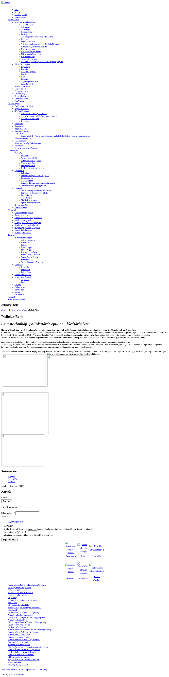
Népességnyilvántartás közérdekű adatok (37, 37)
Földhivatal (12, 610)
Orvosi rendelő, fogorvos (31, 161)
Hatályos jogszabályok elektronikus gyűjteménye (27, 585)
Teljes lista (25, 279)
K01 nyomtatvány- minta (31, 52)
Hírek (10, 7)
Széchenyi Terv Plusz (23, 232)
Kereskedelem (26, 32)
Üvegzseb (25, 39)
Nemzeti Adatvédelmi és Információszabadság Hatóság (29, 630)
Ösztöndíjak (26, 29)
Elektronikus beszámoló (17, 595)
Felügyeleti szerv (21, 91)
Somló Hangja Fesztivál (30, 255)
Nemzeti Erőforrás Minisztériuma (21, 654)
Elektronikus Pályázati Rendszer (20, 592)
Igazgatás (24, 69)
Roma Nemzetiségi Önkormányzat (28, 143)
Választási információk (17, 299)
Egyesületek (19, 170)
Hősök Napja (26, 247)
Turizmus (11, 235)
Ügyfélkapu (19, 101)
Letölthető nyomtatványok (25, 22)
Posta (23, 282)
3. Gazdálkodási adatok (30, 118)
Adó (23, 76)
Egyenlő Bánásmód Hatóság (19, 625)
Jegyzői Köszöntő (22, 108)
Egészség (18, 153)
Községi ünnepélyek (29, 252)
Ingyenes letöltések (28, 42)
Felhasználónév (8, 513)
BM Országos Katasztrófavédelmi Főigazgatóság (27, 622)
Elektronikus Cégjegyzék (17, 590)
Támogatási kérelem (29, 59)
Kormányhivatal (21, 14)
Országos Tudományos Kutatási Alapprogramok (27, 617)
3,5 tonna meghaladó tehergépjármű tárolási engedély (41, 44)
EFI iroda (25, 156)
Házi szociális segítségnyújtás (32, 168)
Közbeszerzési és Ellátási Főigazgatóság (23, 612)
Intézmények (13, 151)
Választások (19, 146)
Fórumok (11, 297)
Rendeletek (19, 123)
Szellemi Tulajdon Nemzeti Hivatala (22, 652)
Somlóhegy (19, 265)
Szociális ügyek (27, 24)
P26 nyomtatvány (28, 56)
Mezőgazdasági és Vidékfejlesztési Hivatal (24, 607)
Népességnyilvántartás (30, 81)
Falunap (24, 245)
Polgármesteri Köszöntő (24, 106)
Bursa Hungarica (21, 215)
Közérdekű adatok (22, 111)
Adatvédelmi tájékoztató (12, 669)
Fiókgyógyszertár (28, 165)
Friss (16, 9)
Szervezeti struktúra (22, 86)
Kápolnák (25, 267)
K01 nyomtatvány (28, 49)
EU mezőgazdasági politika (18, 605)
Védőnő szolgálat (28, 163)
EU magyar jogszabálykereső (19, 588)
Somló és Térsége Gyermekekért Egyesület (38, 183)
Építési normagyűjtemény (31, 203)
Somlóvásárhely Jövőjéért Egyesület (35, 175)
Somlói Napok (27, 260)
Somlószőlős (83, 578)
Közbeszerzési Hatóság (17, 627)
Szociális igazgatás (28, 71)
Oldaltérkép (42, 669)
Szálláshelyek (20, 287)
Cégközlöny (12, 597)
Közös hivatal (13, 19)
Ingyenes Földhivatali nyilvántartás (34, 193)
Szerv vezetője (20, 89)
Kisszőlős (97, 556)
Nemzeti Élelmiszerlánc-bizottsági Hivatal (24, 649)
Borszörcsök (71, 556)
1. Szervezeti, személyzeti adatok (34, 113)
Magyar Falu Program (23, 230)
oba (84, 556)
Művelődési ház (21, 208)
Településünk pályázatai (24, 213)
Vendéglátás (19, 289)
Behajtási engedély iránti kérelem (34, 47)
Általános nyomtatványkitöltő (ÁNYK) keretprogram (42, 61)
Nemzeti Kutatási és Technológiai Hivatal (24, 640)
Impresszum (30, 669)
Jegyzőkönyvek (21, 128)
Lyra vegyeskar (27, 178)
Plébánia (18, 284)
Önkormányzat (13, 104)
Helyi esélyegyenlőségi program (27, 227)
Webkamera (19, 294)
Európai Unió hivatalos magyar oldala (22, 600)
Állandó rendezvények (23, 237)
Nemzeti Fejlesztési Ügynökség (20, 615)
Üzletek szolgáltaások (23, 277)
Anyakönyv (25, 66)
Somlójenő (71, 578)
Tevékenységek (20, 94)
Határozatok (19, 126)
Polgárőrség (26, 173)
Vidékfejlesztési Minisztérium (19, 657)
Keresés (4, 498)
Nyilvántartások (21, 141)
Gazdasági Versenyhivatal (18, 642)
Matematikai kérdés (11, 532)
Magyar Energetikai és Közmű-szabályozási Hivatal (28, 647)
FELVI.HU (12, 602)
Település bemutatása (23, 274)
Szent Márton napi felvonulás (32, 262)
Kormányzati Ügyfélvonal (18, 664)
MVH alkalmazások (29, 200)
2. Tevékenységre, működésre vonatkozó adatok (39, 116)
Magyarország (20, 17)
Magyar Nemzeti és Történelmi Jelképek (23, 659)
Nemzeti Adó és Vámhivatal (19, 635)
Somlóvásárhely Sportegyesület (33, 185)
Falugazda (18, 188)
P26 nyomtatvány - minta (31, 54)
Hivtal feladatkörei (22, 96)
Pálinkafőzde (26, 272)
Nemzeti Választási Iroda (17, 620)
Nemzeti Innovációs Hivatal (19, 637)
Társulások (19, 133)
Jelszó (4, 517)
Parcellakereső (26, 195)
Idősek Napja (26, 250)
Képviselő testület (21, 131)
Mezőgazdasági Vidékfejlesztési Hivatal (36, 190)
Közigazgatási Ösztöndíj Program (28, 222)
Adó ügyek (25, 27)
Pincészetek (25, 269)
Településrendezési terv (24, 138)
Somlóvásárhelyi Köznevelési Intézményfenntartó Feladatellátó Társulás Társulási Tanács (55, 136)
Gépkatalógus (26, 198)
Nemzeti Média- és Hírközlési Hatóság (23, 632)
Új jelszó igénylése (15, 521)
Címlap (4, 310)
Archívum (18, 12)
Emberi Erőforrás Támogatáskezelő (28, 217)
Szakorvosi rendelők (29, 158)
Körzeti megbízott (21, 205)
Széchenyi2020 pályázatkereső (26, 225)
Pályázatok (12, 210)
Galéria (17, 292)
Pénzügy (24, 34)
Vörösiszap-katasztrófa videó (26, 148)
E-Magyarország (14, 662)
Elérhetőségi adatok (22, 64)
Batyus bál (25, 242)
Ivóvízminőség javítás (23, 220)
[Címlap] (5, 2)
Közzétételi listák (21, 99)
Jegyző (24, 74)
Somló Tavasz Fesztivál (30, 257)
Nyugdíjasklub (27, 180)
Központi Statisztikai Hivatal (19, 644)
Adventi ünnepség (28, 240)
